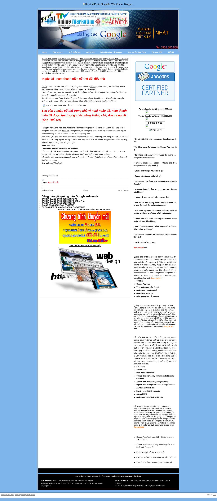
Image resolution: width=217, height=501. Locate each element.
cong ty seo (108, 67)
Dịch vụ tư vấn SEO (146, 425)
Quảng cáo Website (144, 293)
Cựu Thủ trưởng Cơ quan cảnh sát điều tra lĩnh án (156, 457)
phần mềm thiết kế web (93, 67)
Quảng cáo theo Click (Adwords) (149, 397)
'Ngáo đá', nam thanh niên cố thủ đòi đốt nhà (73, 78)
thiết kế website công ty (73, 67)
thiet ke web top (116, 63)
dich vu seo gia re (121, 67)
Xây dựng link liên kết (145, 388)
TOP (214, 495)
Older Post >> (123, 190)
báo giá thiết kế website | (91, 61)
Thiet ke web (30, 495)
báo (55, 101)
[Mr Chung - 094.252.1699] (155, 121)
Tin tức (44, 87)
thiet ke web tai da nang (87, 69)
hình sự (93, 87)
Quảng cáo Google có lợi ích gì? (148, 176)
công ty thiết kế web (109, 65)
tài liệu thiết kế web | (111, 59)
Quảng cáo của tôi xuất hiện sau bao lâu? (152, 197)
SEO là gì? (140, 367)
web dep (60, 73)
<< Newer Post (47, 190)
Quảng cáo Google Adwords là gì (148, 171)
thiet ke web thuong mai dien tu (110, 69)
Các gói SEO (141, 394)
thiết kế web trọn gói (108, 71)
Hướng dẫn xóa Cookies (145, 242)
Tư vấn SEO (141, 370)
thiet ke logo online (50, 69)
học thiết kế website (93, 65)
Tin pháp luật (53, 182)
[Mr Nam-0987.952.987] (155, 114)
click (171, 273)
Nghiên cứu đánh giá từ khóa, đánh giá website (156, 385)
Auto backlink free (7, 495)
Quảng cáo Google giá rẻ (146, 290)
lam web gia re (79, 65)
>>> (163, 278)
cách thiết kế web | (85, 63)
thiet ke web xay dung (71, 61)
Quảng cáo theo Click (137, 52)
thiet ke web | (57, 61)
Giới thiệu (90, 52)
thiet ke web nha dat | (110, 61)
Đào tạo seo (58, 52)
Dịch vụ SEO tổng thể (145, 373)
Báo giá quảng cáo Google (111, 52)
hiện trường (94, 101)
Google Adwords (143, 284)
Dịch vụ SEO (157, 52)
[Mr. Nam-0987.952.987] (155, 128)
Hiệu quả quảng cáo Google (147, 297)
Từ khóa (139, 281)
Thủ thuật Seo (74, 52)
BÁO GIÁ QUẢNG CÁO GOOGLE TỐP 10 (58, 203)
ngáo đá (65, 131)
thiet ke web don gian (67, 69)
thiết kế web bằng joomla (69, 71)
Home (44, 52)
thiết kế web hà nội (49, 59)
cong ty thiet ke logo (101, 63)
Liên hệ (171, 52)
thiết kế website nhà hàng (68, 59)
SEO (159, 406)
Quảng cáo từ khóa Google (145, 257)
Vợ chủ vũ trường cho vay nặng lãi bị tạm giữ (154, 462)
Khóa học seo (20, 495)
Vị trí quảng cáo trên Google (148, 287)
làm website (57, 67)
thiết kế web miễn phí (62, 65)
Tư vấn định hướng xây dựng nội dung (152, 382)
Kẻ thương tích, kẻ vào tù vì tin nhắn (150, 452)
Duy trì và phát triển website (148, 391)
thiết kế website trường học (91, 59)
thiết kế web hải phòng (90, 71)
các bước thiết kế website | (67, 63)
